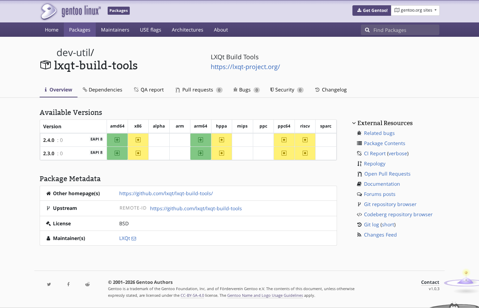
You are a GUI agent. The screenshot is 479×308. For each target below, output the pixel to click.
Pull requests (200, 89)
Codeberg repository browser (398, 214)
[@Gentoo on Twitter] (49, 284)
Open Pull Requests (387, 173)
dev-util (73, 52)
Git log (371, 224)
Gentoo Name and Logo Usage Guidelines (265, 295)
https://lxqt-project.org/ (245, 66)
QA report (151, 89)
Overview (60, 89)
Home (52, 29)
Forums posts (380, 194)
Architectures (187, 29)
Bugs (248, 89)
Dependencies (104, 89)
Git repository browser (390, 204)
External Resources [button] (385, 122)
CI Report (375, 153)
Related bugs (379, 133)
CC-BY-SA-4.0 (192, 295)
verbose (398, 153)
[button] (371, 10)
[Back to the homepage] (70, 11)
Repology (374, 163)
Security (287, 89)
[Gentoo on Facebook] (68, 284)
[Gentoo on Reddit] (87, 284)
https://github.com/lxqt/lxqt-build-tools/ (166, 193)
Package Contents (384, 143)
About (221, 29)
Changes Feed (380, 234)
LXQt (124, 238)
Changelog (334, 89)
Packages (79, 29)
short (388, 224)
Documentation (382, 183)
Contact (430, 282)
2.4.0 (48, 140)
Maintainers (115, 29)
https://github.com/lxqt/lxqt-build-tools (196, 208)
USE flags (150, 29)
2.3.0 (48, 153)
